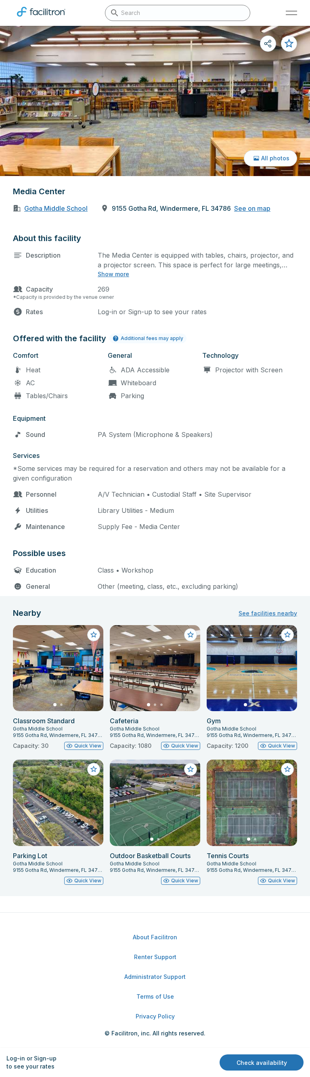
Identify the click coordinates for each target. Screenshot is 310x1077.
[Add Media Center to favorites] (289, 44)
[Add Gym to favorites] (287, 634)
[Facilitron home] (41, 18)
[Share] (268, 44)
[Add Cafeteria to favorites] (190, 634)
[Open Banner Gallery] (155, 101)
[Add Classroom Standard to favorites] (93, 634)
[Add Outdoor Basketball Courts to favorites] (190, 769)
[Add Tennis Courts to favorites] (287, 769)
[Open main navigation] (291, 13)
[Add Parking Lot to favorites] (93, 769)
